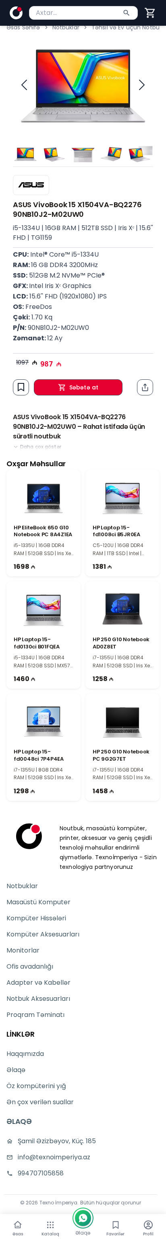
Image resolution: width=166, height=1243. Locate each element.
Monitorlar (22, 950)
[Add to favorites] (21, 387)
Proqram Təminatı (35, 1014)
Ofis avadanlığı (29, 966)
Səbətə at (83, 387)
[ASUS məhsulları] (31, 185)
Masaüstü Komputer (38, 902)
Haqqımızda (25, 1053)
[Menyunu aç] (50, 1224)
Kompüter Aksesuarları (42, 934)
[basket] (150, 13)
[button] (150, 13)
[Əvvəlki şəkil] (24, 85)
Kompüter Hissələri (36, 918)
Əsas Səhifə (23, 27)
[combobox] (83, 13)
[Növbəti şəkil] (141, 85)
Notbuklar (65, 27)
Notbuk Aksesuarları (38, 998)
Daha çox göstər (40, 447)
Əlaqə (15, 1069)
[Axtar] (126, 12)
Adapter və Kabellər (38, 982)
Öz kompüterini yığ (36, 1086)
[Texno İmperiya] (16, 12)
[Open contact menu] (83, 1218)
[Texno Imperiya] (29, 836)
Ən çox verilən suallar (40, 1102)
